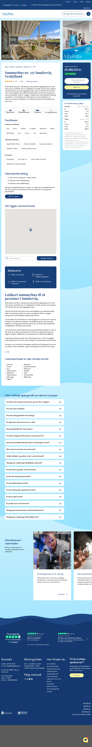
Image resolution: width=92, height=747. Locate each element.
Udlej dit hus (87, 8)
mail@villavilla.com (13, 666)
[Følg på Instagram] (27, 679)
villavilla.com (86, 712)
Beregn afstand (46, 258)
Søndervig (27, 67)
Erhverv (68, 2)
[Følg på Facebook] (25, 679)
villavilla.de (87, 703)
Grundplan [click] (15, 196)
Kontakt (88, 2)
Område (11, 67)
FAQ (81, 2)
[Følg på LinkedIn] (29, 679)
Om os (75, 2)
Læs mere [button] (8, 101)
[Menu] (88, 14)
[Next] (56, 40)
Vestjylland (19, 67)
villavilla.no (87, 709)
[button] (30, 230)
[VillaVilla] (7, 14)
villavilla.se (87, 706)
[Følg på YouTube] (32, 679)
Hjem (6, 67)
